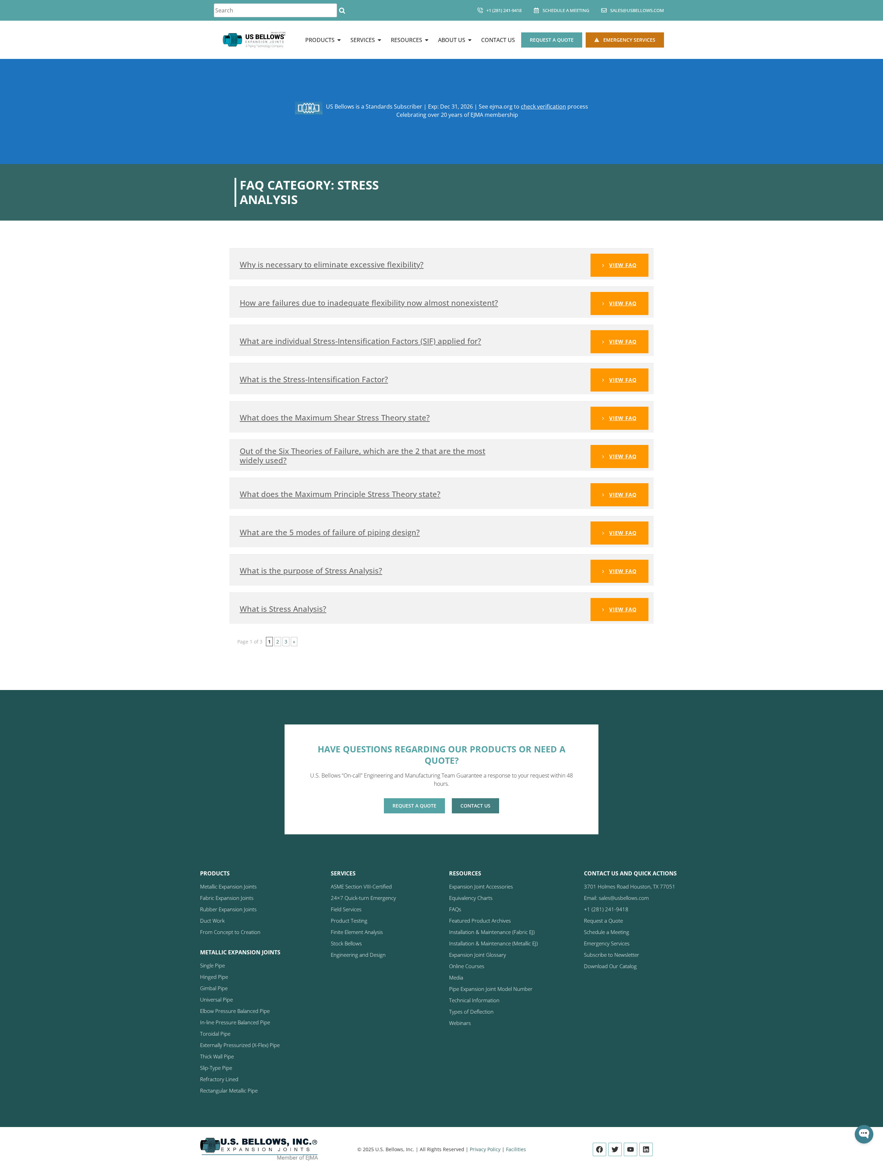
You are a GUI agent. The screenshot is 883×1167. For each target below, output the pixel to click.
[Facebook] (599, 1149)
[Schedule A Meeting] (536, 10)
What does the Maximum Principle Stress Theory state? (340, 493)
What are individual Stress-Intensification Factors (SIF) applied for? (360, 340)
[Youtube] (630, 1149)
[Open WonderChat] (864, 1134)
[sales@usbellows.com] (604, 10)
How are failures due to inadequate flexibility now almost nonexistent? (369, 302)
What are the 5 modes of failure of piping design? (330, 532)
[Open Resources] (426, 40)
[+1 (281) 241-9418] (480, 10)
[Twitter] (615, 1149)
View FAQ (623, 265)
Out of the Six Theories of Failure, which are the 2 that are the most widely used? (362, 455)
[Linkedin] (646, 1149)
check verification (543, 106)
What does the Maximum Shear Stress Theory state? (335, 417)
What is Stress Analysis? (283, 608)
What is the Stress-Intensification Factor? (314, 379)
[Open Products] (339, 40)
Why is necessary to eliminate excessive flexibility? (332, 264)
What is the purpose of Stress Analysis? (311, 570)
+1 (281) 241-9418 (504, 10)
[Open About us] (470, 40)
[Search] (342, 10)
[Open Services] (379, 40)
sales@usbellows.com (637, 10)
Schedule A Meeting (566, 10)
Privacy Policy (485, 1149)
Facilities (516, 1149)
